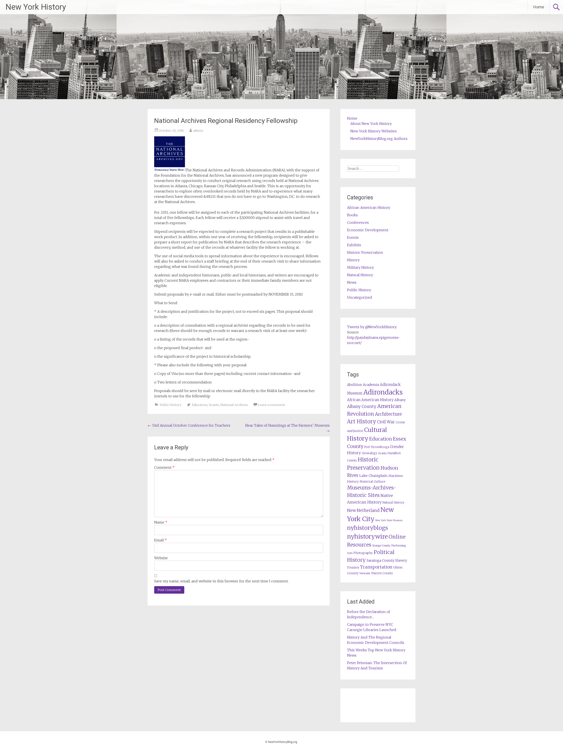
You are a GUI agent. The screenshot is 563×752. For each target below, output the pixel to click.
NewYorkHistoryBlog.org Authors (379, 138)
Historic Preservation (365, 252)
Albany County (361, 406)
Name (160, 522)
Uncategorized (359, 297)
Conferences (358, 222)
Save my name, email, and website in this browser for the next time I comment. (221, 581)
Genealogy (369, 453)
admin (198, 131)
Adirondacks (383, 392)
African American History (368, 207)
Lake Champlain (373, 475)
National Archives (234, 405)
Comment (164, 467)
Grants (214, 405)
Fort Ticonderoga (376, 447)
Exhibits (354, 245)
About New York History (371, 123)
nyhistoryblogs (367, 527)
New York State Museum (388, 520)
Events (353, 237)
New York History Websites (373, 131)
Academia (371, 385)
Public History (170, 405)
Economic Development (367, 230)
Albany (400, 400)
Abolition (354, 385)
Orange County (381, 545)
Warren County (382, 573)
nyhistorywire (367, 536)
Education (199, 405)
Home (538, 7)
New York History (35, 7)
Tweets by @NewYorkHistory (372, 327)
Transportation (376, 567)
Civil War (386, 421)
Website (161, 558)
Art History (361, 421)
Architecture (388, 414)
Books (352, 215)
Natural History (360, 275)
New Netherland (363, 510)
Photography (363, 553)
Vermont (364, 573)
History (353, 260)
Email (160, 540)
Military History (360, 267)
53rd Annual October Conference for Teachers (189, 425)
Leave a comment (271, 405)
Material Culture (372, 481)
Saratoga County (380, 560)
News (351, 282)
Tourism (353, 567)
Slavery (401, 560)
